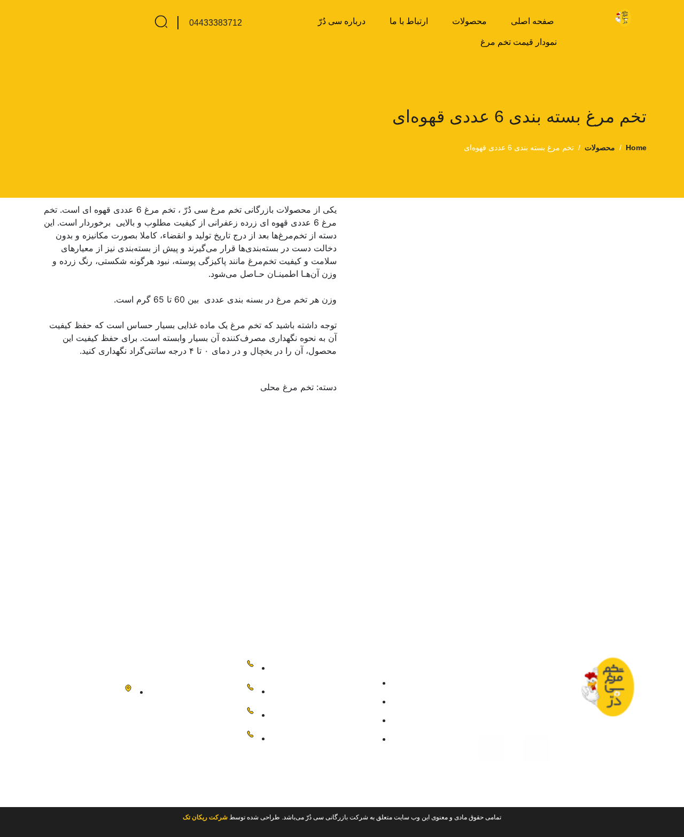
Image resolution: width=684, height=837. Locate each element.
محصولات (469, 21)
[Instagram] (536, 748)
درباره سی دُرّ (342, 21)
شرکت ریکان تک (205, 817)
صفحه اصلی (532, 21)
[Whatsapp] (491, 748)
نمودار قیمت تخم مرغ (518, 41)
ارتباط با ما (409, 21)
